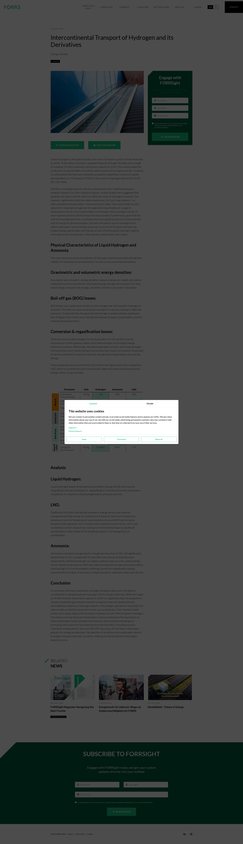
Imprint (72, 428)
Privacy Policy (74, 431)
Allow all (158, 439)
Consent (93, 403)
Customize (121, 439)
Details (150, 403)
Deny (84, 439)
